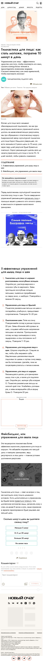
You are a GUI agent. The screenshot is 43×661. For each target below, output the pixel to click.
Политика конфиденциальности (26, 633)
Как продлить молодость (30, 87)
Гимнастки (19, 87)
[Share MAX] (19, 658)
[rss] (9, 603)
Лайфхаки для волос (10, 87)
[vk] (13, 603)
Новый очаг (12, 3)
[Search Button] (37, 3)
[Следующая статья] (21, 590)
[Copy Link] (29, 658)
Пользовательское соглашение (8, 633)
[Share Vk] (14, 658)
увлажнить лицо (32, 198)
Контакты (39, 633)
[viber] (30, 603)
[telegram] (17, 603)
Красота (3, 44)
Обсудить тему (37, 84)
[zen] (21, 603)
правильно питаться (23, 501)
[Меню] (2, 3)
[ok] (26, 603)
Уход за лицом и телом (13, 44)
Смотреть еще (21, 426)
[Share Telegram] (24, 658)
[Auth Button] (41, 3)
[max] (34, 603)
